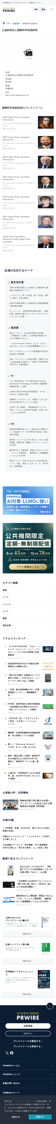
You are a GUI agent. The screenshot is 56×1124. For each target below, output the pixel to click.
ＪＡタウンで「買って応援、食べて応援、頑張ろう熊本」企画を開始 (29, 296)
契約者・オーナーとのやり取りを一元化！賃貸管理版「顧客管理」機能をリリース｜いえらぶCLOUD (29, 442)
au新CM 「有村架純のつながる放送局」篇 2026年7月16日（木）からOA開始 (24, 776)
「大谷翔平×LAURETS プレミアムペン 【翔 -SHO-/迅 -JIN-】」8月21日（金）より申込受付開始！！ (34, 884)
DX (13, 423)
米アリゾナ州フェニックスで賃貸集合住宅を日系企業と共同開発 (29, 352)
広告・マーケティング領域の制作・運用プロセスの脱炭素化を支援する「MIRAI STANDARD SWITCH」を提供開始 (29, 362)
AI (12, 375)
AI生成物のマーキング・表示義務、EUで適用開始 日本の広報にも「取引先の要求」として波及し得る (26, 846)
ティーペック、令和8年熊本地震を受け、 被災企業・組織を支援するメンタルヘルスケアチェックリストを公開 (29, 313)
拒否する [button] (16, 1117)
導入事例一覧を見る (27, 809)
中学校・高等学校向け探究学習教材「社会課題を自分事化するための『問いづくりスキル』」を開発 (24, 707)
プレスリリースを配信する (27, 1041)
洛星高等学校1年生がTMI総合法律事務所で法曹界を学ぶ (23, 665)
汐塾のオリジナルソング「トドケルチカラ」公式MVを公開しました (26, 837)
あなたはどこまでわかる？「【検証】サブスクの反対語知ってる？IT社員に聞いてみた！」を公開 (36, 869)
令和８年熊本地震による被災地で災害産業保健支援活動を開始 (29, 304)
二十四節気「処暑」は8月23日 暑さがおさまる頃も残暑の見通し (26, 829)
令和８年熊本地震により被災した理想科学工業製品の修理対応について (29, 289)
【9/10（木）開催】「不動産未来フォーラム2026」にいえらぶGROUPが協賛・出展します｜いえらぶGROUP (29, 410)
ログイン (28, 1033)
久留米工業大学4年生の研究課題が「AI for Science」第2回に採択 (27, 393)
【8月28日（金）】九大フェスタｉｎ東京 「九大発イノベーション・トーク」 (24, 721)
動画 (5, 618)
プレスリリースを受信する (27, 1046)
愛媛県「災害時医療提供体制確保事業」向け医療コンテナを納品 (24, 734)
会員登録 (28, 1026)
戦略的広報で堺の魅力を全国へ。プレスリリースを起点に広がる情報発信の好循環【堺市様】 (36, 803)
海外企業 (7, 625)
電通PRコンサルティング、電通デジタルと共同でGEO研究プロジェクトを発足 (28, 400)
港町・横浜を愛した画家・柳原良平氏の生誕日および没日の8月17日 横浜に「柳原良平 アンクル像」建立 (24, 760)
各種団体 (16, 24)
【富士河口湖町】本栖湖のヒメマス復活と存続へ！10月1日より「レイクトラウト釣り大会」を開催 (24, 678)
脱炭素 (15, 327)
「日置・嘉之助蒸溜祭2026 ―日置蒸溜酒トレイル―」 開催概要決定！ (23, 692)
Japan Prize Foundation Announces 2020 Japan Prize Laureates (16, 239)
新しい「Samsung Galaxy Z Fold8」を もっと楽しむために (22, 745)
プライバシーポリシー (24, 1101)
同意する (40, 1117)
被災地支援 (17, 282)
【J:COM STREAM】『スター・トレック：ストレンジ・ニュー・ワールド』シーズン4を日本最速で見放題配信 (24, 650)
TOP (8, 24)
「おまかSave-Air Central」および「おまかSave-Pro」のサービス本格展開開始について (28, 344)
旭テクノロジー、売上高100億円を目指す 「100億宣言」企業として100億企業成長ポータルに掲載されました (28, 335)
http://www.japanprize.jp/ (17, 95)
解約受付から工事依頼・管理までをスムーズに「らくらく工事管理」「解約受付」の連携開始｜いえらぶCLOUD (29, 453)
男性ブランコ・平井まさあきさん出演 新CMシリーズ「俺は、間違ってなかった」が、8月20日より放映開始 (29, 463)
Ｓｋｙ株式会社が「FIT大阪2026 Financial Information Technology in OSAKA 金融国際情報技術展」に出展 (28, 383)
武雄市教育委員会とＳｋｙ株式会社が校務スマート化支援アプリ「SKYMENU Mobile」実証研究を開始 (29, 432)
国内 (36, 9)
